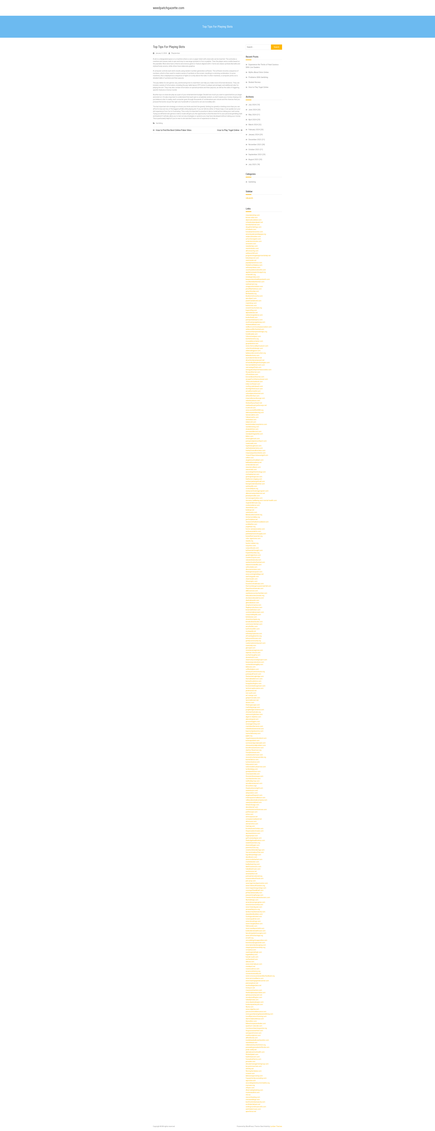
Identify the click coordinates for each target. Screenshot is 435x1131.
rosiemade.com (251, 443)
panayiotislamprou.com (254, 320)
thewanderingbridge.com (255, 676)
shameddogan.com (253, 845)
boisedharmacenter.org (254, 536)
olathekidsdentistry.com (254, 448)
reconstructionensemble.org (256, 757)
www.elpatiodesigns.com (255, 1002)
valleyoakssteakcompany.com (256, 800)
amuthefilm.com (252, 626)
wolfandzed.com (252, 959)
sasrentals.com (251, 469)
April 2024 (252, 120)
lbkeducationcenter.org (254, 515)
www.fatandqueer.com (254, 907)
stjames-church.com (253, 652)
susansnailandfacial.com (254, 878)
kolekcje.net (250, 510)
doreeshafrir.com (252, 657)
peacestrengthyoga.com (254, 895)
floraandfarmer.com (253, 372)
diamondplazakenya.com (255, 1019)
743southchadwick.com (254, 381)
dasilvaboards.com (252, 600)
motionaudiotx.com (253, 1092)
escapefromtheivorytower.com (257, 379)
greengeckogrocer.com (254, 477)
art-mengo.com (251, 695)
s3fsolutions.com (252, 374)
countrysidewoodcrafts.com (256, 270)
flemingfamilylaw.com (254, 1071)
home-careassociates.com (255, 529)
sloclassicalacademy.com (255, 598)
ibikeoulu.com (251, 667)
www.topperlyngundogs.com (256, 888)
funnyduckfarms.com (253, 1059)
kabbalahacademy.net (254, 462)
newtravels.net (251, 260)
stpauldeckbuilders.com (254, 914)
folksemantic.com (252, 417)
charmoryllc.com (252, 579)
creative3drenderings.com (255, 850)
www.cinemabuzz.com (254, 964)
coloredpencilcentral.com (255, 393)
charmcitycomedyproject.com (256, 660)
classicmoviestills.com (254, 565)
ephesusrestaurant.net (254, 995)
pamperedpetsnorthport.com (256, 441)
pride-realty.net (251, 1050)
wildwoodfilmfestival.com (255, 329)
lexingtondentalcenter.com (255, 484)
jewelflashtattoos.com (254, 289)
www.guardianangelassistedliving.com (259, 1014)
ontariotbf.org (251, 274)
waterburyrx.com (252, 790)
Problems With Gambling (258, 77)
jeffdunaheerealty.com (254, 893)
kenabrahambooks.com (254, 622)
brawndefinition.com (253, 610)
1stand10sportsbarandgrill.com (257, 455)
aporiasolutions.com (253, 833)
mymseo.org (250, 1085)
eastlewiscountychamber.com (256, 593)
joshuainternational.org (254, 876)
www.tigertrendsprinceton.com (257, 883)
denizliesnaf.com (252, 807)
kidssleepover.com (252, 258)
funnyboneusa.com (253, 752)
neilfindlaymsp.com (253, 781)
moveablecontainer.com (254, 341)
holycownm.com (251, 764)
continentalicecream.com (255, 612)
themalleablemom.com (254, 679)
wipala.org (249, 541)
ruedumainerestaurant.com (256, 643)
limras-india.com (252, 217)
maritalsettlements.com (254, 726)
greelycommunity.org (253, 641)
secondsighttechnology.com (256, 472)
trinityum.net (250, 988)
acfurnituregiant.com (253, 239)
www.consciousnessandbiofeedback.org (260, 976)
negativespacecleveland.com (256, 738)
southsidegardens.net (253, 985)
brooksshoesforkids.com (254, 828)
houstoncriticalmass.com (255, 584)
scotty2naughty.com (253, 655)
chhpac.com (250, 1088)
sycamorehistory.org (253, 971)
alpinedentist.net (252, 312)
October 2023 (253, 149)
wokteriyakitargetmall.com (255, 481)
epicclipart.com (251, 298)
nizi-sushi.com (251, 693)
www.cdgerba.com (252, 1009)
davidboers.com (251, 857)
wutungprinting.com (253, 724)
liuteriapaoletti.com (253, 740)
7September (175, 53)
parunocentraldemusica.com (256, 1011)
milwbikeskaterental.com (255, 729)
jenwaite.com (250, 1061)
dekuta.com (250, 962)
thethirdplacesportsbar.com (256, 992)
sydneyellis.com (251, 486)
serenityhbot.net (251, 874)
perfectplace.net (252, 519)
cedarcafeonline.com (253, 236)
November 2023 (254, 144)
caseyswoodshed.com (254, 802)
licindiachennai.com (253, 225)
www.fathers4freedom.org (255, 885)
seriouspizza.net (252, 817)
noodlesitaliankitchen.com (255, 282)
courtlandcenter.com (253, 778)
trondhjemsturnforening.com (256, 1016)
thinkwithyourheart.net (254, 403)
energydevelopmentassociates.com (258, 370)
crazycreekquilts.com (253, 614)
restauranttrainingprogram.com (257, 491)
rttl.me (248, 1095)
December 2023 (254, 139)
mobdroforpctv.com (253, 557)
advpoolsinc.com (252, 793)
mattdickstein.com (252, 862)
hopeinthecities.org (252, 553)
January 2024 (253, 134)
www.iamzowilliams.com (254, 978)
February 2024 (254, 129)
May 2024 (252, 115)
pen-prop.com (251, 881)
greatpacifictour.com (253, 771)
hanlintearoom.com (253, 1057)
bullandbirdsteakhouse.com (256, 931)
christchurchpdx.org (253, 619)
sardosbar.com (251, 419)
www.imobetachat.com (254, 859)
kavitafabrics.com (252, 759)
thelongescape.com (253, 705)
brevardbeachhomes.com (255, 377)
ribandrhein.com (251, 507)
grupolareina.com (252, 343)
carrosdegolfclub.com (253, 367)
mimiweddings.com (253, 1099)
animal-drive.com (252, 824)
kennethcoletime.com (253, 681)
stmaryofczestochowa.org (255, 671)
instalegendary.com (253, 277)
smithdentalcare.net (253, 1104)
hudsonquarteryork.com (254, 1004)
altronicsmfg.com (252, 251)
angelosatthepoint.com (254, 795)
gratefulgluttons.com (253, 555)
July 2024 (252, 105)
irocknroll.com (251, 408)
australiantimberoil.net (254, 358)
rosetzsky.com (251, 645)
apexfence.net (251, 1111)
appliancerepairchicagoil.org (256, 272)
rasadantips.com (252, 246)
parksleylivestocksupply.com (256, 534)
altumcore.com (251, 821)
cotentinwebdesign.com (254, 348)
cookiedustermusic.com (254, 755)
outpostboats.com (252, 548)
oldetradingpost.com (253, 351)
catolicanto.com (251, 512)
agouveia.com (251, 1080)
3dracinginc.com (251, 581)
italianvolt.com (251, 422)
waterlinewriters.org (253, 843)
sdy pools (249, 198)
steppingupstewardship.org (255, 947)
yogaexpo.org (250, 526)
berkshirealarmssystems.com (256, 424)
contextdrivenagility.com (254, 664)
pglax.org (249, 736)
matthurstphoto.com (253, 1035)
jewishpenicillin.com (253, 496)
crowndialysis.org (252, 488)
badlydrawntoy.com (253, 864)
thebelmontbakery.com (254, 265)
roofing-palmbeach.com (254, 386)
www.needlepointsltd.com (255, 928)
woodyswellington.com (254, 997)
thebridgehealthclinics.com (255, 840)
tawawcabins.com (252, 415)
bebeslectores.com (252, 355)
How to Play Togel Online (228, 130)
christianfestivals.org (253, 712)
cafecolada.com (251, 567)
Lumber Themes (276, 1126)
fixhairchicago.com (252, 805)
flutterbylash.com (252, 1054)
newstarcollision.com (253, 467)
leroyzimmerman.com (254, 1066)
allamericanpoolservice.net (255, 493)
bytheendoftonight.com (254, 550)
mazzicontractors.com (254, 990)
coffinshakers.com (252, 669)
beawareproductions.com (255, 662)
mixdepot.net (250, 966)
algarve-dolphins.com (253, 717)
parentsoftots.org (252, 847)
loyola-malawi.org (252, 543)
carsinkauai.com (251, 1042)
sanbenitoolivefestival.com (255, 562)
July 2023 (252, 164)
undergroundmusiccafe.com (256, 1107)
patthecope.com (251, 812)
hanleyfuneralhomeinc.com (255, 450)
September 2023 (255, 154)
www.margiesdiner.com (254, 923)
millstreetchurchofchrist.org (256, 1045)
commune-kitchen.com (254, 624)
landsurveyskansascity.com (255, 912)
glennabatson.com (252, 603)
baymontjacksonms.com (254, 731)
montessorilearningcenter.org (256, 1028)
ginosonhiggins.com (253, 721)
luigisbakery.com (252, 954)
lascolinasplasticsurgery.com (256, 933)
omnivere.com (251, 244)
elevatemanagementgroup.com (257, 1064)
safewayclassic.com (253, 267)
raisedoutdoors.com (253, 400)
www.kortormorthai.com (254, 904)
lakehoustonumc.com (253, 866)
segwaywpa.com (252, 836)
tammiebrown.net (252, 700)
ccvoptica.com (251, 950)
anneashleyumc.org (253, 909)
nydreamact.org (251, 284)
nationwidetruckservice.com (256, 767)
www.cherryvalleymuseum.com (257, 346)
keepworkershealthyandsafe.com (258, 279)
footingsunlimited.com (254, 916)
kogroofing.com (251, 310)
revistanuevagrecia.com (254, 650)
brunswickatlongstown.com (255, 686)
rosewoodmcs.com (252, 969)
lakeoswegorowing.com (254, 1076)
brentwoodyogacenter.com (255, 943)
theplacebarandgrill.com (254, 788)
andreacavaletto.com (253, 531)
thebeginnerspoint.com (254, 572)
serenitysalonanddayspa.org (256, 234)
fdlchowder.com (251, 926)
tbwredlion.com (251, 1021)
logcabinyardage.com (253, 855)
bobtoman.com (251, 305)
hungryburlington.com (253, 683)
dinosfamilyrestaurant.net (255, 360)
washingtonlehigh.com (254, 952)
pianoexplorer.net (252, 983)
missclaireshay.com (253, 215)
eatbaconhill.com (252, 253)
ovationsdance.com (253, 505)
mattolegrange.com (253, 707)
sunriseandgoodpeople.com (256, 743)
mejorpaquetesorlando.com (256, 453)
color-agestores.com (253, 538)
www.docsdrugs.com (253, 921)
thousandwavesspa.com (254, 776)
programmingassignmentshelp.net (258, 255)
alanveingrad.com (252, 719)
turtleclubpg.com (252, 769)
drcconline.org (251, 786)
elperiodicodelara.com (254, 220)
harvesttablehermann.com (255, 365)
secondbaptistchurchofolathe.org (258, 1083)
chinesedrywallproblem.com (256, 745)
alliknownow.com (252, 591)
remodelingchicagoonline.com (256, 940)
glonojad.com (250, 648)
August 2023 (253, 159)
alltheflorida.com (252, 1038)
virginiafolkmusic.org (253, 503)
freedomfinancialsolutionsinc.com (258, 897)
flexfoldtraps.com (252, 900)
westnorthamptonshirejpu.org (256, 332)
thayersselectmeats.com (255, 831)
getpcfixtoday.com (252, 291)
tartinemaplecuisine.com (254, 688)
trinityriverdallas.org (253, 517)
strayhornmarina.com (253, 605)
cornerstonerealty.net (253, 973)
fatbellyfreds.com (252, 1000)
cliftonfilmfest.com (252, 396)
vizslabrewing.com (252, 427)
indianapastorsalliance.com (255, 797)
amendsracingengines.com (255, 902)
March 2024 (253, 125)
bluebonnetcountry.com (254, 296)
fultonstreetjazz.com (253, 336)
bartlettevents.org (252, 339)
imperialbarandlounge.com (255, 398)
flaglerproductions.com (254, 607)
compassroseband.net (254, 819)
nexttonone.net (251, 871)
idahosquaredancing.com (255, 412)
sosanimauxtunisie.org (254, 308)
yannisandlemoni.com (253, 431)
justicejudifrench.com (253, 674)
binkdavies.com (251, 617)
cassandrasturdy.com (253, 560)
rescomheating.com (253, 1097)
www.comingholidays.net (255, 574)
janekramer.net (251, 691)
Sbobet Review (254, 82)
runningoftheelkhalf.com (254, 890)
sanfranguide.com (252, 576)
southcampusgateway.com (255, 322)
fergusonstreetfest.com (254, 1030)
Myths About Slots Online (258, 72)
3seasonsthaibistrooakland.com (257, 522)
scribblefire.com (251, 524)
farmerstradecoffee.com (255, 852)
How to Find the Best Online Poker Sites (173, 130)
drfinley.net (250, 1069)
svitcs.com (249, 814)
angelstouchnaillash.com (254, 460)
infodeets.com (251, 229)
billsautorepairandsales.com (256, 1023)
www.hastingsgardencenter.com (257, 981)
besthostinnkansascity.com (255, 1102)
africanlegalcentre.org (254, 636)
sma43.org (249, 938)
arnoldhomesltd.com (253, 391)
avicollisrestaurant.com (254, 783)
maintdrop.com (251, 303)
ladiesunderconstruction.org (256, 353)
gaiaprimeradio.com (253, 698)
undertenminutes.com (254, 241)
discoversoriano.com (253, 569)
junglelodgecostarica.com (255, 710)
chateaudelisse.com (253, 324)
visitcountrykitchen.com (254, 714)
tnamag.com (250, 826)
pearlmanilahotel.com (253, 301)
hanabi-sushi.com (252, 957)
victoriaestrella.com (253, 774)
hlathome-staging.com (254, 479)
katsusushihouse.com (253, 638)
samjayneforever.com (253, 1033)
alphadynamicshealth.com (255, 1052)
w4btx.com (250, 458)
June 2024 (252, 110)
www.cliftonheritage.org (254, 935)
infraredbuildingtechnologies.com (258, 362)
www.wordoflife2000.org (254, 410)
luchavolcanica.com (253, 762)
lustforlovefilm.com (253, 629)
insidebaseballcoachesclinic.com (257, 1040)
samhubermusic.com (253, 1109)
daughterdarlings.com (253, 227)
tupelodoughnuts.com (253, 446)
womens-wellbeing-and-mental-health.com (261, 500)
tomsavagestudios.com (254, 498)
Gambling (159, 123)
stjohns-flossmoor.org (253, 750)
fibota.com (249, 1007)
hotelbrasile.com (252, 334)
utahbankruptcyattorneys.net (256, 405)
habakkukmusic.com (253, 869)
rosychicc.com (251, 545)
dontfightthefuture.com (254, 389)
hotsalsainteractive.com (254, 232)
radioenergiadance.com (254, 315)
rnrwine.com (250, 1073)
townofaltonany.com (253, 733)
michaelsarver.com (252, 474)
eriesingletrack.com (253, 438)
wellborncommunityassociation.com (259, 327)
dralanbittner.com (252, 429)
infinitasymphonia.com (254, 633)
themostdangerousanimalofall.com (258, 586)
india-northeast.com (253, 384)
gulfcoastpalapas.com (254, 838)
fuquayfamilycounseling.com (256, 1078)
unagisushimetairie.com (254, 286)
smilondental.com (252, 465)
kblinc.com (249, 436)
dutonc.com (250, 702)
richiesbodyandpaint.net (254, 222)
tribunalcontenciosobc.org (255, 595)
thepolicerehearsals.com (254, 588)
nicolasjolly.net (251, 631)
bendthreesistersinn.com (255, 748)
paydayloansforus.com (254, 263)
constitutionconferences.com (256, 809)
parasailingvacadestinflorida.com (257, 1047)
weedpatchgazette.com (168, 8)
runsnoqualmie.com (253, 919)
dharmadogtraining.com (254, 1090)
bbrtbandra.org (251, 293)
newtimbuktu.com (252, 248)
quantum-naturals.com (254, 1026)
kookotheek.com (252, 317)
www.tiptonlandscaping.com (256, 945)
